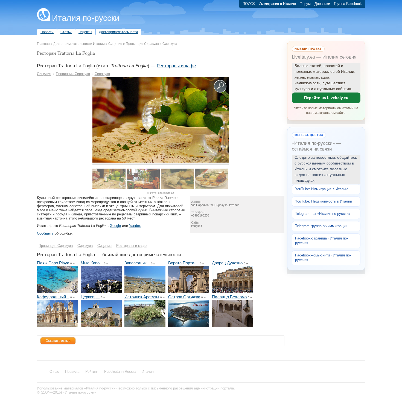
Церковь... (90, 296)
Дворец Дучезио (227, 263)
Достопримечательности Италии (79, 44)
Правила (72, 371)
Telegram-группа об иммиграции (321, 226)
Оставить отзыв (58, 341)
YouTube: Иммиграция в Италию (321, 189)
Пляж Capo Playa (53, 263)
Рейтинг (91, 371)
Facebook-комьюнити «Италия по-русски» (323, 257)
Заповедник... (137, 263)
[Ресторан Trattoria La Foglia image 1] (160, 161)
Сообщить (45, 233)
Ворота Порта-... (183, 263)
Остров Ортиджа (184, 296)
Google (115, 226)
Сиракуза (169, 44)
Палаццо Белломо (229, 296)
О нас (54, 371)
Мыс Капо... (92, 263)
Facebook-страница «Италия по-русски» (321, 240)
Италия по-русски (86, 17)
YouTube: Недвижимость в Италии (323, 201)
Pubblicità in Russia (120, 371)
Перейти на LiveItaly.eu (326, 98)
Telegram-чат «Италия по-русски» (322, 214)
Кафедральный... (53, 296)
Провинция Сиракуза (142, 44)
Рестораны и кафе (176, 65)
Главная (43, 44)
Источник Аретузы (141, 296)
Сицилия (115, 44)
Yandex (135, 226)
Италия (148, 371)
